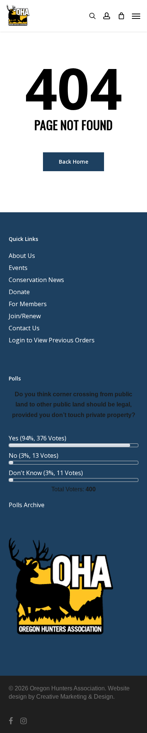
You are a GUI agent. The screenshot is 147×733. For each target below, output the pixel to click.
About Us (22, 255)
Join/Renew (25, 316)
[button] (136, 16)
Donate (19, 292)
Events (18, 268)
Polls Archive (26, 505)
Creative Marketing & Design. (75, 696)
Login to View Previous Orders (52, 340)
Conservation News (36, 280)
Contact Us (24, 328)
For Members (28, 304)
